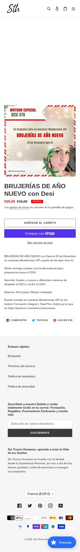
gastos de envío (19, 207)
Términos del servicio (21, 366)
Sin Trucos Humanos (44, 539)
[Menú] (73, 8)
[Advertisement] (40, 59)
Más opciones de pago (40, 242)
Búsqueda (14, 356)
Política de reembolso (21, 376)
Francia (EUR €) (39, 493)
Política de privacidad (21, 386)
